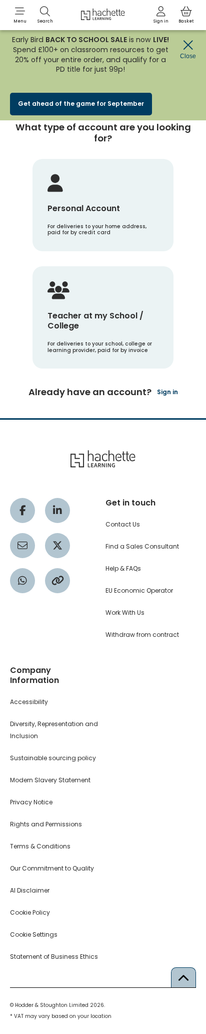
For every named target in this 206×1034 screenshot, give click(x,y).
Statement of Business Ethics (54, 956)
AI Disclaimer (30, 890)
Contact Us (123, 524)
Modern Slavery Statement (50, 780)
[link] (161, 15)
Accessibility (29, 702)
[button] (20, 15)
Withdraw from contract (142, 634)
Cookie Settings (34, 934)
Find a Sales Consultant (142, 546)
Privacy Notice (31, 802)
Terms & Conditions (40, 846)
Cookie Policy (30, 912)
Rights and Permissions (46, 824)
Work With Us (125, 612)
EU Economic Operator (139, 590)
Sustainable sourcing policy (53, 758)
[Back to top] (183, 977)
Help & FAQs (123, 568)
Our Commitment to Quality (52, 868)
